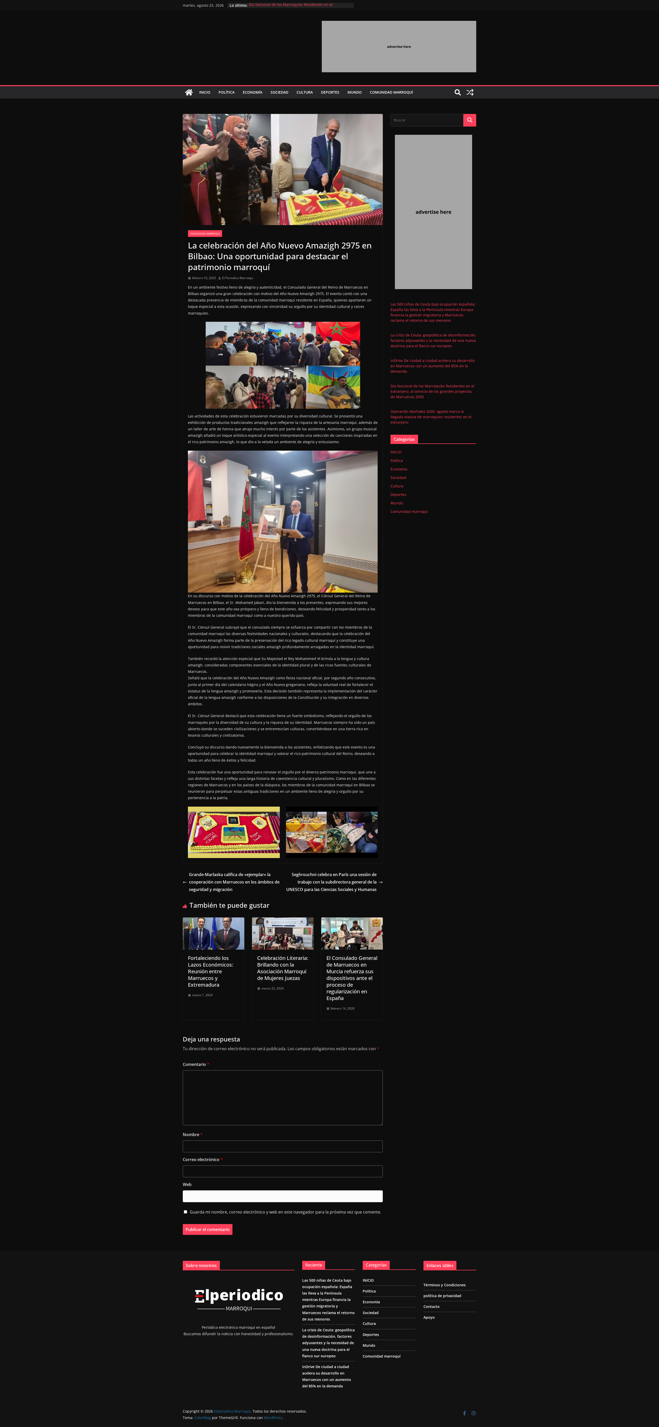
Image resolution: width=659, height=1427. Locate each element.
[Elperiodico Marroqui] (189, 92)
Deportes (330, 92)
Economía (252, 92)
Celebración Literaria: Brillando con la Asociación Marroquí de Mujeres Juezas (282, 968)
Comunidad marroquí (391, 92)
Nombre (193, 1134)
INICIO (204, 92)
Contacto (431, 1306)
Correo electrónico (203, 1159)
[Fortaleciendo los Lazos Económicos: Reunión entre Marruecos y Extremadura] (213, 921)
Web (187, 1184)
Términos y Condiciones (444, 1284)
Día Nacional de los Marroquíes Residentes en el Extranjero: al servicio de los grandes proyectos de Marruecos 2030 (432, 391)
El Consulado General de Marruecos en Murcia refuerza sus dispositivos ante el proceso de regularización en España (351, 978)
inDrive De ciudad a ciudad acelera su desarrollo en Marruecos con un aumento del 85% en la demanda (433, 366)
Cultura (305, 92)
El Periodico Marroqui (237, 278)
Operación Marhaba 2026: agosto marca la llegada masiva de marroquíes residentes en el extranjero (431, 417)
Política (227, 92)
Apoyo (429, 1317)
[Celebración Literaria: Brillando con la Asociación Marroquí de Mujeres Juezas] (283, 921)
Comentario (196, 1064)
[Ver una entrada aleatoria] (470, 92)
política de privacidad (442, 1295)
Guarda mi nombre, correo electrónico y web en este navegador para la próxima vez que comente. (285, 1212)
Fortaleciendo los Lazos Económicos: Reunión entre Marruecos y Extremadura (210, 971)
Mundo (355, 92)
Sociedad (279, 92)
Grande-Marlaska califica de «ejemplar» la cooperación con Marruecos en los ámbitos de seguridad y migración (234, 882)
